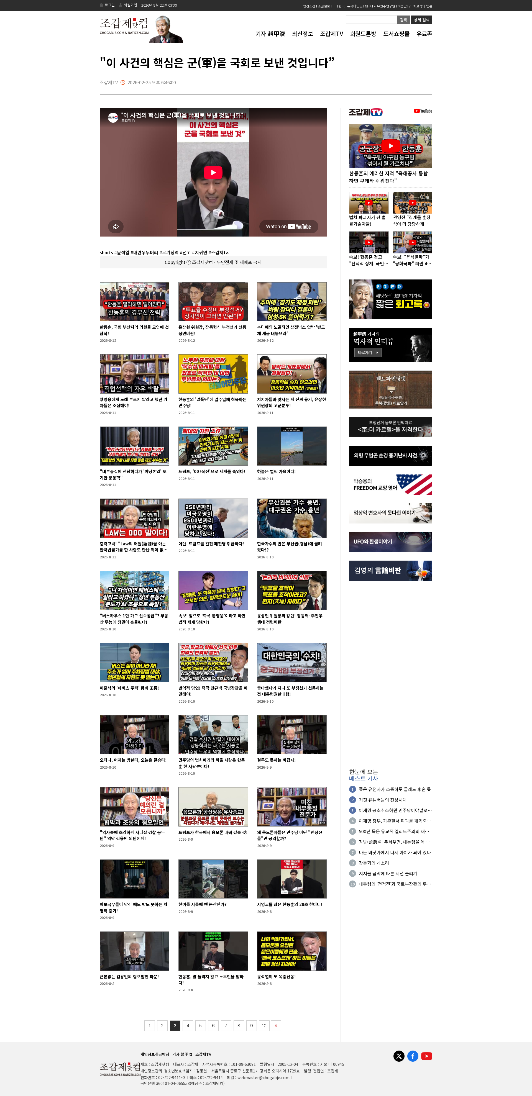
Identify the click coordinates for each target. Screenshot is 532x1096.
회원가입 (130, 4)
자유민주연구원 (384, 6)
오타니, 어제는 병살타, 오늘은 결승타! (133, 760)
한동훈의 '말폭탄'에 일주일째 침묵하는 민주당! (212, 402)
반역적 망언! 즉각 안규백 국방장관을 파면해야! (213, 691)
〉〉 (276, 1026)
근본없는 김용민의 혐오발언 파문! (129, 976)
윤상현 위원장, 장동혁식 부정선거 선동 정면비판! (212, 330)
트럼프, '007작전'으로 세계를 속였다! (211, 471)
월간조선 (309, 6)
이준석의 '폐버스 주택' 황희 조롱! (129, 688)
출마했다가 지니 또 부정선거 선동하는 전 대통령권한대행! (290, 691)
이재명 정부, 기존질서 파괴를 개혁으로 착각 (395, 820)
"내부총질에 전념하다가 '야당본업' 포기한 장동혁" (133, 474)
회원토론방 (363, 33)
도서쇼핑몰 (396, 33)
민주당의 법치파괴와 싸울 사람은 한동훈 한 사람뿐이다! (211, 763)
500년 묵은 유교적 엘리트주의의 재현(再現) (394, 831)
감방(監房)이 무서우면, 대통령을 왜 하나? (394, 841)
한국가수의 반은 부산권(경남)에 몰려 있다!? (289, 547)
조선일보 (324, 6)
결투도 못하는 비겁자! (276, 760)
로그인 (110, 4)
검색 (403, 19)
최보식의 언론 (422, 6)
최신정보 (302, 33)
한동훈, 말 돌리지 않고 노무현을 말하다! (211, 980)
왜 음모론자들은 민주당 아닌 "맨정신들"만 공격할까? (289, 835)
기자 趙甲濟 (270, 33)
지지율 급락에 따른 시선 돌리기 (388, 873)
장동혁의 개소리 (374, 862)
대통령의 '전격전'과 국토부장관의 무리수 (395, 884)
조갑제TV (331, 33)
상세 (421, 19)
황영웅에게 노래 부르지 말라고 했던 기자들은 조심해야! (133, 402)
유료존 (424, 33)
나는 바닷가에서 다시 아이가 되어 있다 (395, 852)
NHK (368, 6)
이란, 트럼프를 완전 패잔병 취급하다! (211, 543)
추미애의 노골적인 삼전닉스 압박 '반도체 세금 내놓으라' (291, 330)
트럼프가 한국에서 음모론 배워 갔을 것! (213, 832)
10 (264, 1025)
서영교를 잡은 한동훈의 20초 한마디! (290, 904)
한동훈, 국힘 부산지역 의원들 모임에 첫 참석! (134, 330)
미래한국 (338, 6)
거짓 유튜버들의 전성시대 (383, 799)
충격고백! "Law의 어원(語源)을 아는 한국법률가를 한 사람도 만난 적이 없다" (133, 547)
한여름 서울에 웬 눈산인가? (202, 904)
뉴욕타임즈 (354, 6)
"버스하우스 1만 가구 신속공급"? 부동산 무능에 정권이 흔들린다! (134, 619)
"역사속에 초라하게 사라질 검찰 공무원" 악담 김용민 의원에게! (132, 835)
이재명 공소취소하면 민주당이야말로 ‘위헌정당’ (393, 810)
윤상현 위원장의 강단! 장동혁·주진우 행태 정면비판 (290, 619)
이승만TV (404, 6)
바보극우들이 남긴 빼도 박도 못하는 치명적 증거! (133, 907)
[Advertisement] (390, 672)
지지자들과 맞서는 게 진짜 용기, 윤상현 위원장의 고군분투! (291, 402)
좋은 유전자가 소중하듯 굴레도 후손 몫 (395, 789)
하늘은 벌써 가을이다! (276, 471)
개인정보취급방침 (154, 1054)
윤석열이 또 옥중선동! (276, 976)
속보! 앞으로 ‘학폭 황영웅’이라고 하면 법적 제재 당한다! (211, 619)
